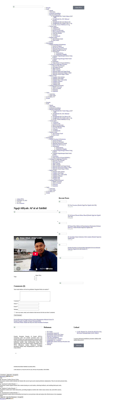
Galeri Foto (52, 94)
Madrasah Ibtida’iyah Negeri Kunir (61, 71)
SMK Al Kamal (56, 70)
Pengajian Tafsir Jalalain (58, 77)
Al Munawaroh (56, 29)
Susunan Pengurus (57, 46)
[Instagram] (54, 3)
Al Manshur (55, 27)
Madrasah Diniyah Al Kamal (59, 48)
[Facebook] (41, 3)
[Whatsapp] (58, 3)
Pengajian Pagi (56, 82)
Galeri (47, 92)
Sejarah (51, 10)
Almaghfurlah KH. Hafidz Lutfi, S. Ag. (62, 23)
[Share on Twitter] (36, 278)
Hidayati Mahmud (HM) (58, 31)
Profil (47, 9)
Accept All (15, 374)
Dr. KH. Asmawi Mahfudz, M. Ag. (61, 24)
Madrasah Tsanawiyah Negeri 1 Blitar (61, 73)
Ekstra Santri (55, 40)
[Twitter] (46, 3)
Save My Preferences (11, 397)
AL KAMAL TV (50, 97)
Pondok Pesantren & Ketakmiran (57, 44)
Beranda (48, 7)
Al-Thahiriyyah (56, 36)
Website (16, 309)
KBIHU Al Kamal (57, 87)
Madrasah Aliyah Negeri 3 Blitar (60, 74)
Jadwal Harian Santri (57, 39)
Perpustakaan (55, 51)
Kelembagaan (49, 43)
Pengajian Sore (56, 84)
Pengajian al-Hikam (57, 81)
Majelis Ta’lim (53, 75)
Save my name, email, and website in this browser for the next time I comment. (35, 312)
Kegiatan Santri (53, 37)
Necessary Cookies (6, 379)
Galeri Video (52, 95)
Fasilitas (51, 41)
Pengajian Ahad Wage (58, 78)
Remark (14, 384)
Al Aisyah (55, 34)
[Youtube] (50, 3)
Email (16, 306)
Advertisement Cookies (7, 392)
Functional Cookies (6, 384)
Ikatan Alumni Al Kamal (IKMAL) (61, 63)
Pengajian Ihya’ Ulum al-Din (59, 80)
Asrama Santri (52, 26)
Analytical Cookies (6, 388)
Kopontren (55, 91)
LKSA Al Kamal (56, 88)
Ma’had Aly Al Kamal (58, 47)
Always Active (15, 379)
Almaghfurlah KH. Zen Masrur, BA (61, 22)
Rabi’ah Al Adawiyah (57, 30)
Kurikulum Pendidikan (55, 13)
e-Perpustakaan (59, 53)
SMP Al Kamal (56, 68)
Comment (17, 301)
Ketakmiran (55, 61)
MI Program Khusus (57, 67)
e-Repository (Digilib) (61, 54)
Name (16, 303)
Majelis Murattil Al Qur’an (59, 50)
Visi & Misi (52, 12)
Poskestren (55, 89)
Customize (3, 374)
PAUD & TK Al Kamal (58, 65)
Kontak (48, 98)
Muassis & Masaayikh (54, 14)
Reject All (9, 374)
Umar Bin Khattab (57, 33)
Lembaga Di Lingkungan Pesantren (58, 64)
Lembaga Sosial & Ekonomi (56, 85)
